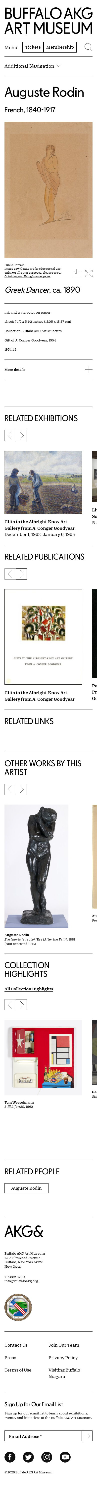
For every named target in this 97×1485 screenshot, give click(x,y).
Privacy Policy (63, 1357)
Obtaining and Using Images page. (27, 276)
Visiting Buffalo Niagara (64, 1373)
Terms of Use (18, 1369)
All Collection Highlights (28, 988)
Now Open (12, 1266)
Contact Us (15, 1344)
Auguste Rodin (44, 91)
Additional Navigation (29, 65)
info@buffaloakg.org (21, 1281)
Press (10, 1357)
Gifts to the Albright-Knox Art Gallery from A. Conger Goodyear (39, 524)
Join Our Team (63, 1344)
